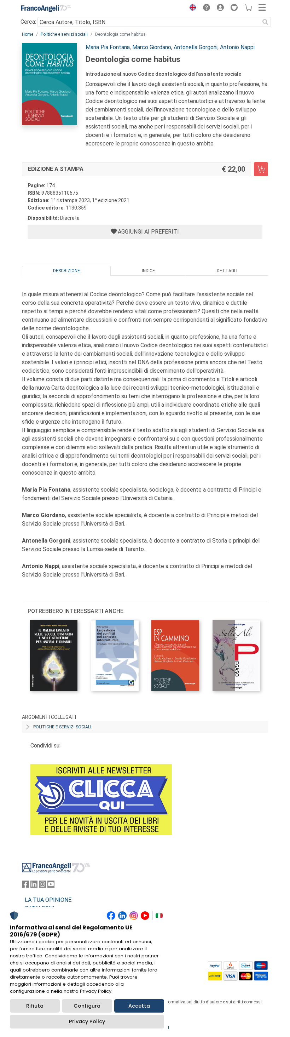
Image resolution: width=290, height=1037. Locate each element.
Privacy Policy (87, 1021)
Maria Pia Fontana (108, 47)
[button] (190, 8)
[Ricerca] (265, 22)
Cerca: (28, 21)
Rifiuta (35, 1005)
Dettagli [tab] (227, 270)
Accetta (139, 1005)
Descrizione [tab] (66, 270)
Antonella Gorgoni (196, 47)
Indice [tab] (148, 270)
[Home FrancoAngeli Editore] (46, 8)
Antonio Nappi (237, 47)
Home (27, 34)
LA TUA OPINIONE (48, 899)
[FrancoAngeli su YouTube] (50, 885)
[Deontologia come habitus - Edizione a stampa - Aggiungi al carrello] (261, 169)
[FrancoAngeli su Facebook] (25, 885)
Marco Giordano (151, 47)
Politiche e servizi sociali (64, 34)
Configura (87, 1005)
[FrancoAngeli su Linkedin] (33, 885)
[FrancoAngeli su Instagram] (42, 885)
